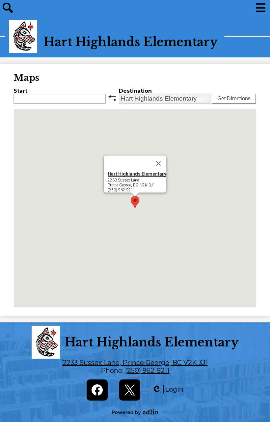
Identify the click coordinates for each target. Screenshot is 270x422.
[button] (135, 202)
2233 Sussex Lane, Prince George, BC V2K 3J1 (135, 363)
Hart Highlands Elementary (137, 173)
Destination (135, 91)
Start (20, 91)
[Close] (158, 163)
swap (112, 98)
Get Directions (234, 98)
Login (167, 389)
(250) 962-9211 (147, 370)
